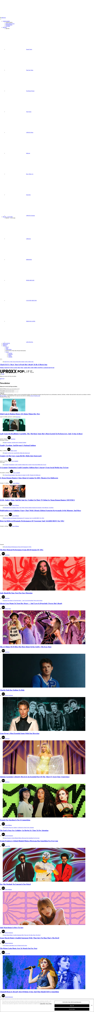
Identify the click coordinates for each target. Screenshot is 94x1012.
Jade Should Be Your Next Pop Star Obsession (16, 593)
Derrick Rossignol (9, 835)
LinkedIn (10, 356)
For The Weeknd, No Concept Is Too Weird (15, 884)
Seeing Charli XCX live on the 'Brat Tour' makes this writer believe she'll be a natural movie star (27, 367)
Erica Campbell (14, 461)
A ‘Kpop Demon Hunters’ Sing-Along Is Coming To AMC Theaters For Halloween (29, 478)
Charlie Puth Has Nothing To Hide (12, 690)
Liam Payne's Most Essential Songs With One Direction (19, 733)
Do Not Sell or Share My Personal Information (72, 1002)
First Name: (2, 390)
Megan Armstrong (9, 695)
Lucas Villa (7, 846)
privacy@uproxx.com (35, 395)
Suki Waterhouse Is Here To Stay (11, 927)
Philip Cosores (14, 450)
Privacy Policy (3, 395)
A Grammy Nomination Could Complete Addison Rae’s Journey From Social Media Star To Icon (34, 467)
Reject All (72, 1005)
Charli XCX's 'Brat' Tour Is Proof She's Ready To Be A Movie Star (23, 364)
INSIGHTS (5, 344)
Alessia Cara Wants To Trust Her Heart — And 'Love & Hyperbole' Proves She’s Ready (31, 603)
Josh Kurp (18, 416)
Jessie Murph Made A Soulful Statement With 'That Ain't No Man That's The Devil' (29, 938)
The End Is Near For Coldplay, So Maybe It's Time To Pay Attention (24, 830)
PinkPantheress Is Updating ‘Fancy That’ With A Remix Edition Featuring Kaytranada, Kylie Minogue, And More (40, 510)
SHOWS (5, 27)
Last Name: (2, 391)
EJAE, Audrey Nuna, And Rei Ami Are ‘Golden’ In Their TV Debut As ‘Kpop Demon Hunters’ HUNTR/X (37, 500)
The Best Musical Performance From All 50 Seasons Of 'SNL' (22, 550)
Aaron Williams (16, 483)
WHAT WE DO (6, 343)
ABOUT (5, 345)
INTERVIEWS (9, 24)
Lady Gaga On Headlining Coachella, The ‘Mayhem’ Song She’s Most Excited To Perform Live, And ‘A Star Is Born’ (41, 434)
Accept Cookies (72, 1009)
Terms (7, 348)
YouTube (10, 353)
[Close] (91, 1005)
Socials (7, 351)
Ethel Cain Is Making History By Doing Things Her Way (20, 414)
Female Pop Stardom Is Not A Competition (15, 820)
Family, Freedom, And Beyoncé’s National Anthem (18, 445)
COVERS (8, 26)
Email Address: (3, 388)
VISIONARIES (6, 21)
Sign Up (2, 393)
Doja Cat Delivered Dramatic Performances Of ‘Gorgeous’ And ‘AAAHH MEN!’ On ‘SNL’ (32, 521)
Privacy (7, 347)
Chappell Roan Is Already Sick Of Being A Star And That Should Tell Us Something (29, 992)
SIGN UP (2, 378)
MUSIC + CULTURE (8, 216)
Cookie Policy (9, 349)
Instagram (10, 354)
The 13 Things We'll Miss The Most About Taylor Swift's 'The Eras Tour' (26, 647)
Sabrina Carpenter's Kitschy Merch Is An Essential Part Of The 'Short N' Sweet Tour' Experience (34, 777)
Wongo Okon (8, 608)
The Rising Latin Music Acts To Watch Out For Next (18, 948)
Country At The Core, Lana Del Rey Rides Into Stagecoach (20, 456)
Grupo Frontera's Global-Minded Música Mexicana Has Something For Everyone (29, 841)
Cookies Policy (43, 1003)
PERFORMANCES (10, 23)
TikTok (9, 355)
